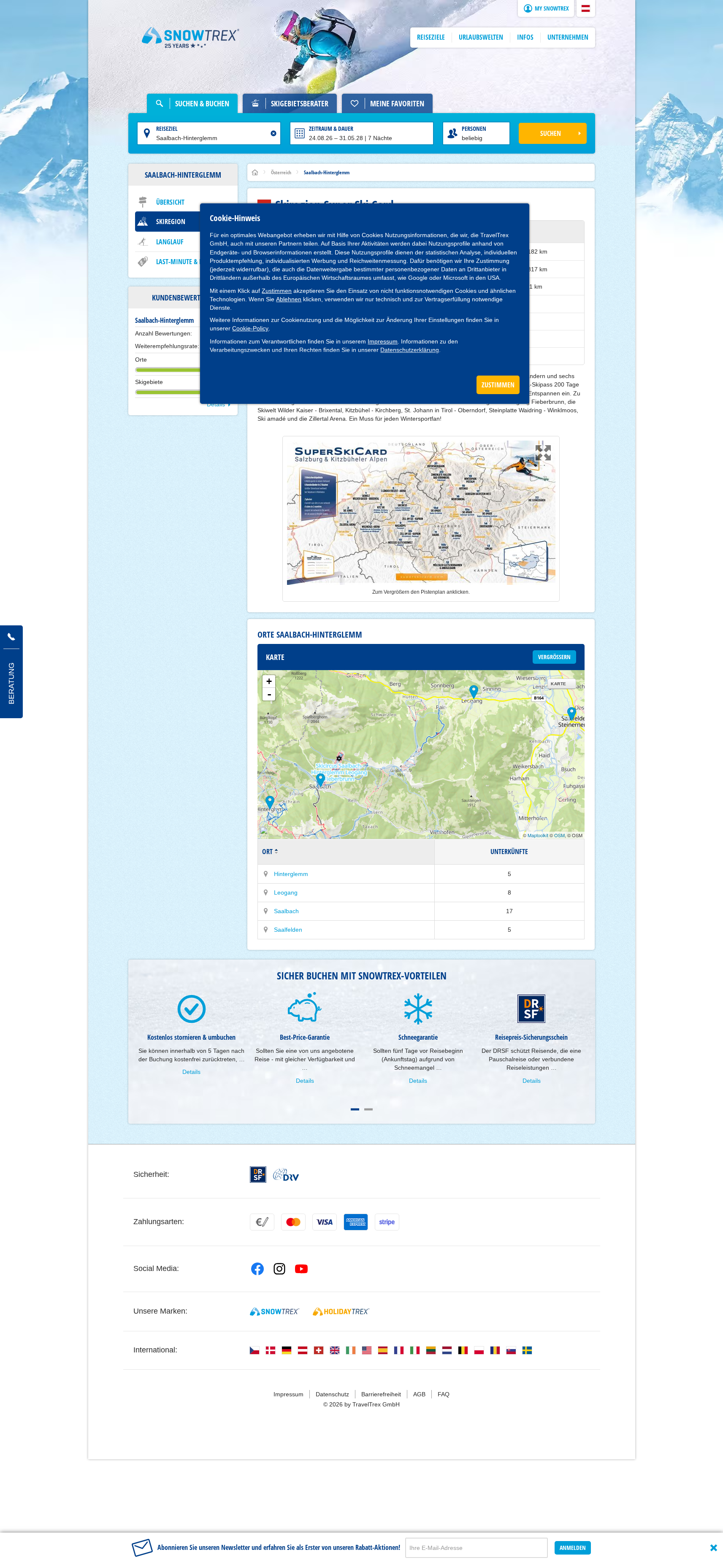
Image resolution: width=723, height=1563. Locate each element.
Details (216, 404)
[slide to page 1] (355, 1109)
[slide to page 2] (368, 1109)
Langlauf (170, 241)
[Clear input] (273, 133)
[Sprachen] (254, 1350)
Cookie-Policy (250, 328)
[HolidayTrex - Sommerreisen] (341, 1311)
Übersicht (170, 202)
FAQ (444, 1394)
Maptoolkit (538, 835)
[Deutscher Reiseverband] (286, 1174)
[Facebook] (257, 1268)
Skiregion (170, 221)
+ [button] (269, 681)
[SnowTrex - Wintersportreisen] (274, 1311)
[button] (586, 8)
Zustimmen (277, 290)
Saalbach (286, 911)
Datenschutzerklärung (409, 349)
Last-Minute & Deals (185, 261)
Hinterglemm (291, 874)
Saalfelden (288, 929)
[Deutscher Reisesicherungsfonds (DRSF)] (258, 1174)
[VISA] (324, 1222)
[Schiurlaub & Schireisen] (191, 37)
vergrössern (554, 657)
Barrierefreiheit (381, 1394)
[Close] (713, 1548)
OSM (559, 835)
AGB (419, 1394)
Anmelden (573, 1548)
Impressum (383, 341)
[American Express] (356, 1222)
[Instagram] (279, 1268)
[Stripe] (387, 1222)
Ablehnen (288, 299)
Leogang (286, 892)
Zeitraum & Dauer (331, 128)
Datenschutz (332, 1394)
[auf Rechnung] (262, 1222)
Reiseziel (167, 128)
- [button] (269, 694)
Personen (474, 128)
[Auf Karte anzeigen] (266, 874)
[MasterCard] (293, 1222)
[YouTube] (301, 1268)
